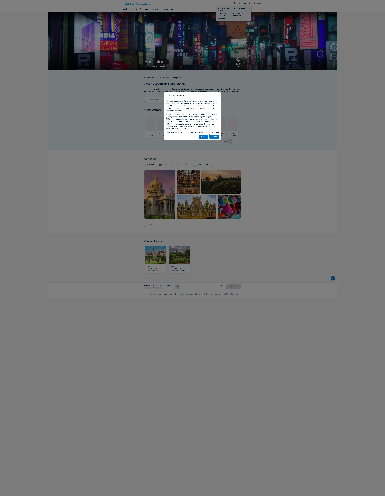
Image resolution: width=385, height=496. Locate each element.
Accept (214, 136)
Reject (203, 136)
